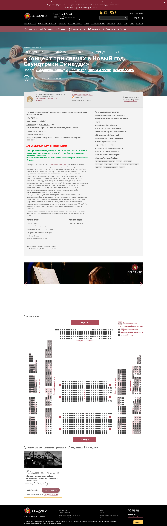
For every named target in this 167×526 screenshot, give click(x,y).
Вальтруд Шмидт (32, 223)
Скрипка (119, 161)
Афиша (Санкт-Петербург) (47, 24)
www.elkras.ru (54, 98)
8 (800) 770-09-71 (59, 17)
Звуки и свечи (99, 70)
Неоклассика (123, 70)
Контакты (139, 24)
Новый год (77, 70)
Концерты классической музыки (35, 16)
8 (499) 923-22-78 (95, 8)
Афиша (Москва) (30, 24)
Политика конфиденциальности (69, 515)
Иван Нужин (34, 236)
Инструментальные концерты (129, 164)
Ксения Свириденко (33, 229)
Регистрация (139, 13)
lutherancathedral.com (42, 98)
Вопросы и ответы (98, 24)
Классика (98, 167)
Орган (86, 24)
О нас (132, 24)
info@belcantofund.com (135, 517)
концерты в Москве (130, 101)
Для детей (111, 24)
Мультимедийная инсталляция (105, 161)
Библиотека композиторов (109, 518)
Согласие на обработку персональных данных (74, 518)
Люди (119, 24)
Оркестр (122, 167)
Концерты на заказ (75, 24)
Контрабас (99, 164)
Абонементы (63, 510)
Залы (125, 24)
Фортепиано (108, 164)
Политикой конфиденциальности (50, 523)
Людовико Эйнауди (58, 164)
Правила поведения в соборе (81, 100)
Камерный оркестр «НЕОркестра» (39, 233)
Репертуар (62, 24)
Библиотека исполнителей (109, 515)
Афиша (102, 513)
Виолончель (127, 161)
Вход (131, 13)
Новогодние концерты (110, 167)
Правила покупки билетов (116, 29)
